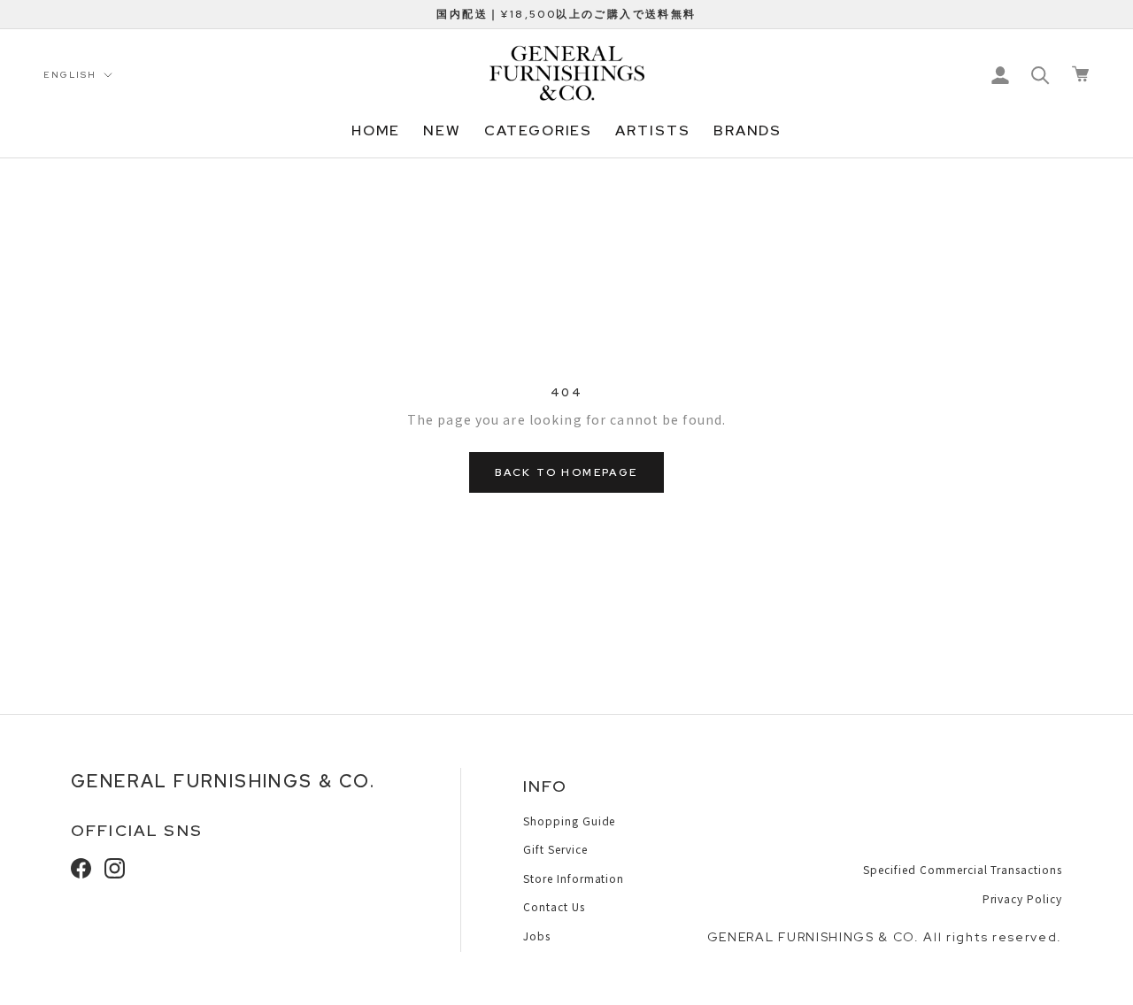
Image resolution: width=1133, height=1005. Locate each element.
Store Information (573, 878)
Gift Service (555, 848)
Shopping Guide (569, 820)
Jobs (537, 935)
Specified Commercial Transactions (962, 869)
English (69, 75)
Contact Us (554, 906)
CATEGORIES (538, 130)
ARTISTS (652, 130)
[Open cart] (1080, 74)
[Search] (1040, 74)
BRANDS (747, 130)
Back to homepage (566, 472)
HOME (376, 130)
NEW (442, 130)
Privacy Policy (1022, 898)
